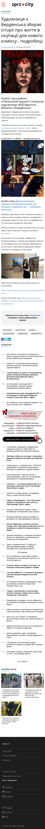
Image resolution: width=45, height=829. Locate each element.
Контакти (6, 760)
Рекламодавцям (9, 755)
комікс (32, 330)
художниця (8, 333)
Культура (6, 11)
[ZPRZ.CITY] (23, 4)
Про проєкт (7, 751)
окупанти (20, 330)
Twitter (8, 792)
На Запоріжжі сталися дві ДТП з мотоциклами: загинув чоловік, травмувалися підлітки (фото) (20, 386)
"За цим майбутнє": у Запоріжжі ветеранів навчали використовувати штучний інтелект (25, 574)
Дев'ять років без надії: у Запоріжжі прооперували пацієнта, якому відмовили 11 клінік (25, 635)
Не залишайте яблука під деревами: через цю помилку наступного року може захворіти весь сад (24, 584)
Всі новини (22, 661)
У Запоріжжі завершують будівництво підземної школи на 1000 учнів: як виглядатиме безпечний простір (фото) (23, 449)
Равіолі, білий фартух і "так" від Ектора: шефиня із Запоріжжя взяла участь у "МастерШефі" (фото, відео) (24, 502)
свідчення (22, 333)
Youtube (8, 812)
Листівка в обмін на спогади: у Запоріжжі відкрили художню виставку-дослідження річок (24, 458)
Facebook (9, 787)
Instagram (9, 796)
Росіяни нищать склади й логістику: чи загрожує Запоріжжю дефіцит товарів (23, 566)
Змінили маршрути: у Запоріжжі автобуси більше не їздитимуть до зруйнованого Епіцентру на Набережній (24, 537)
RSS (6, 817)
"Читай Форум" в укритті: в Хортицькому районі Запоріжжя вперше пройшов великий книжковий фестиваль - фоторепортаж (24, 376)
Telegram (33, 315)
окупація (7, 330)
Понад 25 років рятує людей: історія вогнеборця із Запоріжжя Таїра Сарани (23, 510)
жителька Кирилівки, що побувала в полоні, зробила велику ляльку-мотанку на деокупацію (22, 301)
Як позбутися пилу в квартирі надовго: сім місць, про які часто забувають (24, 403)
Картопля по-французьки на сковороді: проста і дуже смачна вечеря (23, 494)
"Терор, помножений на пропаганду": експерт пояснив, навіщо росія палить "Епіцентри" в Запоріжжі (23, 593)
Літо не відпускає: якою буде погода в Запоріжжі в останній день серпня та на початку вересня (23, 558)
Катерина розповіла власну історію (16, 128)
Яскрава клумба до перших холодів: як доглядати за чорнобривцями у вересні (23, 518)
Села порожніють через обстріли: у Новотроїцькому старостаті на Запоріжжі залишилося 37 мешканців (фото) (23, 477)
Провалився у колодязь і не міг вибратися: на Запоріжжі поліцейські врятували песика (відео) (25, 602)
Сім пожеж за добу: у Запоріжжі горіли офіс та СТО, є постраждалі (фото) (24, 653)
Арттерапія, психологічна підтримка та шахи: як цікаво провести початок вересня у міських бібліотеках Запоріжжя (25, 356)
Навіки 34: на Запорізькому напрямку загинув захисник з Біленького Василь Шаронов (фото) (22, 365)
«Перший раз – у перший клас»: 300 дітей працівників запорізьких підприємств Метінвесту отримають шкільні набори (24, 467)
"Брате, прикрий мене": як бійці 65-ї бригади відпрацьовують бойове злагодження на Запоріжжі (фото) (22, 546)
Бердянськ (36, 333)
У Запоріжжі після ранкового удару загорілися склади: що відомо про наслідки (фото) (24, 644)
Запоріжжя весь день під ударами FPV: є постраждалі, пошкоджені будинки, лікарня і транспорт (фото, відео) (24, 395)
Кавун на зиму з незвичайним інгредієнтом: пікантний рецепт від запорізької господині (25, 610)
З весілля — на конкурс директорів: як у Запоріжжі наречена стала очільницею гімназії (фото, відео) (24, 486)
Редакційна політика (11, 776)
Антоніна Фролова (7, 47)
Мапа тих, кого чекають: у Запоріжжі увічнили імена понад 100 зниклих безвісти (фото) (25, 619)
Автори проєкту (9, 771)
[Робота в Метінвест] (22, 426)
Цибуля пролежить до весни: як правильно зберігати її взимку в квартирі (24, 627)
